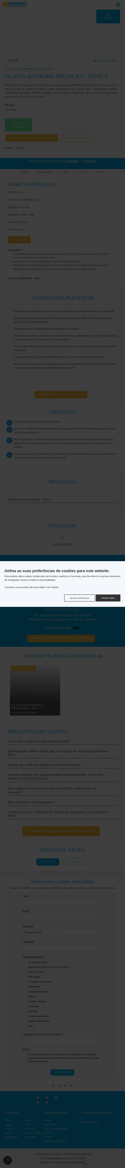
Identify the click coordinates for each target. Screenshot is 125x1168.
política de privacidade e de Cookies (40, 587)
